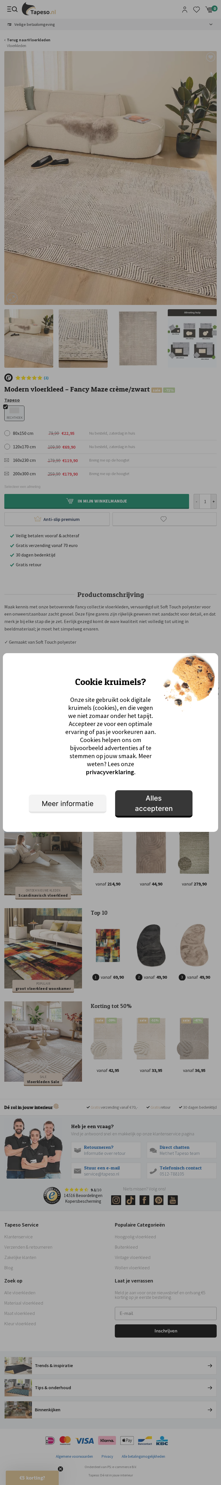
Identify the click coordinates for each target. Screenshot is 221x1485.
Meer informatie (68, 803)
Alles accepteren (154, 803)
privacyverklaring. (111, 772)
